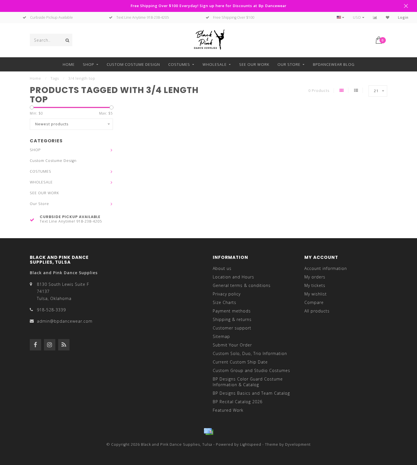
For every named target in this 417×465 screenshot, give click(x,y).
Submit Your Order (232, 345)
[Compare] (375, 17)
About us (222, 268)
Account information (325, 268)
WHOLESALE (215, 64)
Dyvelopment (298, 444)
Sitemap (221, 336)
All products (317, 311)
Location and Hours (233, 277)
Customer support (232, 328)
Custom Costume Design (133, 64)
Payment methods (232, 311)
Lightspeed (250, 444)
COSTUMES (179, 64)
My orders (314, 277)
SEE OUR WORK (254, 64)
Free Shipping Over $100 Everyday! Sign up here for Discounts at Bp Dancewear (208, 5)
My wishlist (315, 294)
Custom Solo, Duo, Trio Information (250, 353)
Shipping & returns (232, 319)
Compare (314, 302)
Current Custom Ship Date (240, 362)
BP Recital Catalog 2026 (237, 401)
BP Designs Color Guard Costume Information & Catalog (248, 381)
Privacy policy (227, 294)
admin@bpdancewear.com (64, 321)
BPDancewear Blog (334, 64)
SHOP (88, 64)
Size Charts (224, 302)
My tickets (314, 285)
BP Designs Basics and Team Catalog (251, 393)
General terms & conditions (242, 285)
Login (403, 17)
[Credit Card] (208, 431)
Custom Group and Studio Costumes (251, 370)
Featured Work (228, 410)
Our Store (288, 64)
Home (69, 64)
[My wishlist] (387, 17)
